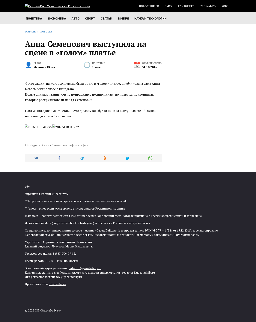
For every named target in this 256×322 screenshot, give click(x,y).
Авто (75, 18)
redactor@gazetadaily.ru (85, 268)
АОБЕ (224, 6)
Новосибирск (149, 6)
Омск (168, 6)
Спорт (90, 18)
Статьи (106, 18)
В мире (123, 18)
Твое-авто (208, 6)
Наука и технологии (150, 18)
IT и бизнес (186, 6)
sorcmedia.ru (57, 284)
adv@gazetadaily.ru (69, 277)
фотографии (79, 145)
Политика (34, 18)
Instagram (33, 145)
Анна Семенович (55, 145)
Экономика (57, 18)
